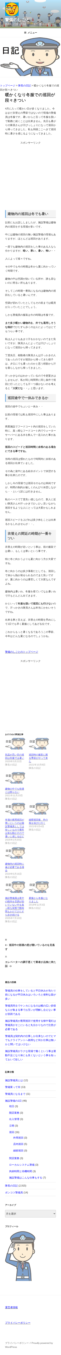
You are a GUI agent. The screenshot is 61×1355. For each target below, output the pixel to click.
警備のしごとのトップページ (21, 651)
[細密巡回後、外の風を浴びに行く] (39, 808)
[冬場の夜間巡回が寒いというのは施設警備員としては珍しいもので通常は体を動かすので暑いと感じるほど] (15, 808)
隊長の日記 (11, 1185)
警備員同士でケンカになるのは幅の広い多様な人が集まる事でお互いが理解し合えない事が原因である (30, 1009)
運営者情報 (11, 1307)
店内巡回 (18, 1144)
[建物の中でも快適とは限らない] (15, 778)
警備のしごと (17, 19)
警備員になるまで (15, 1093)
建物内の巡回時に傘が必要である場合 (14, 867)
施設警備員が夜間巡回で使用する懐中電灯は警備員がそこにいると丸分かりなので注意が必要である (30, 1025)
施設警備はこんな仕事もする (25, 1177)
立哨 (11, 1125)
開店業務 (14, 1112)
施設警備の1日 (13, 1100)
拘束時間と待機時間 (20, 1171)
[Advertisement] (30, 175)
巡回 (11, 1132)
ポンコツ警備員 (14, 1192)
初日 (11, 1106)
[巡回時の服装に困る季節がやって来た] (39, 743)
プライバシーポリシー (17, 1322)
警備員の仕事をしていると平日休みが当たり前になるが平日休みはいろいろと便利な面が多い (30, 994)
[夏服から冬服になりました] (39, 887)
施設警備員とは (14, 1080)
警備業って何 (12, 1087)
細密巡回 (18, 1150)
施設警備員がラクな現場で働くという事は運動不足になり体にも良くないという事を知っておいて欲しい (30, 1055)
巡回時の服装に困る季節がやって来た (38, 758)
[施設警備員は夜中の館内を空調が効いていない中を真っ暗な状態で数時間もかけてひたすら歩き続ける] (15, 887)
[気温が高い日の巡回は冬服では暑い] (15, 743)
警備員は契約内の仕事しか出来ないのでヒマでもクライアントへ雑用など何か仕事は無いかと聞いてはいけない (30, 1040)
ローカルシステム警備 (22, 1164)
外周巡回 (18, 1137)
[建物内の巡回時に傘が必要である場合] (15, 853)
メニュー (32, 32)
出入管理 (14, 1119)
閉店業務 (14, 1158)
